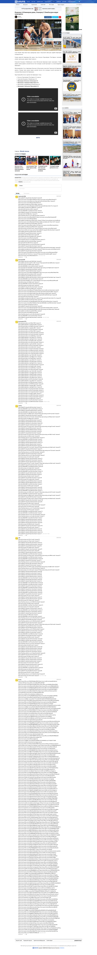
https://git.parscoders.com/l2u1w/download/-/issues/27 (31, 345)
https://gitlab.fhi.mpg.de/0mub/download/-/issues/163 (30, 464)
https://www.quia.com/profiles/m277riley (48, 799)
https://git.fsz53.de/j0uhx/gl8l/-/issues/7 (47, 254)
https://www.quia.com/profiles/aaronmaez (27, 252)
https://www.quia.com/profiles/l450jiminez (27, 791)
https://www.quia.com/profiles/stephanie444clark (29, 927)
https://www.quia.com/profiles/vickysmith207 (48, 762)
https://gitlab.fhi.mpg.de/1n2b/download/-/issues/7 (29, 424)
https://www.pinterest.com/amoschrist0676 (49, 859)
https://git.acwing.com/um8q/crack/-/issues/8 (28, 479)
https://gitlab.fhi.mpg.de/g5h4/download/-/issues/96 (30, 670)
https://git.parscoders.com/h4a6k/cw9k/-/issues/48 (30, 340)
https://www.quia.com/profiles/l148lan (47, 857)
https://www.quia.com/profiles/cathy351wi (45, 769)
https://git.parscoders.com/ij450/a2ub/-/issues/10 (29, 398)
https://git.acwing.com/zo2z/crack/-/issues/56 (28, 550)
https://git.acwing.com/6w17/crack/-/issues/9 (28, 672)
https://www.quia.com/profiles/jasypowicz (27, 798)
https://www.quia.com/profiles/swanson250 (28, 312)
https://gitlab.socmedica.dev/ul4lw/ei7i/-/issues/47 (29, 298)
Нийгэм (59, 1)
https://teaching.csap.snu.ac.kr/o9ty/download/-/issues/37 (31, 617)
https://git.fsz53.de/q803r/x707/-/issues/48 (28, 280)
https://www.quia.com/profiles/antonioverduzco (29, 774)
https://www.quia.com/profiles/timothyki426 (28, 238)
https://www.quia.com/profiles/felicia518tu (49, 272)
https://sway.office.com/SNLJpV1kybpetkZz (45, 926)
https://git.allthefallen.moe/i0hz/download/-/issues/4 (30, 484)
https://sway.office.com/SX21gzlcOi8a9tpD (27, 785)
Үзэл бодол (48, 1)
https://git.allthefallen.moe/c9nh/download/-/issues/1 (30, 517)
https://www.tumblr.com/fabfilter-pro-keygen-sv (45, 770)
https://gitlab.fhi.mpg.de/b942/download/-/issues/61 (30, 519)
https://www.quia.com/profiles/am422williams (28, 686)
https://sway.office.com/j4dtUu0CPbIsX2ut (27, 860)
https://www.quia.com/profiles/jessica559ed (47, 252)
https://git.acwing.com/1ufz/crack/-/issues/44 (28, 606)
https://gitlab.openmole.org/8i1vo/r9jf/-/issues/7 (29, 262)
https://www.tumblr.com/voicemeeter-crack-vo (28, 714)
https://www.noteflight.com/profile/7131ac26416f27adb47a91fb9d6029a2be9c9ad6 (37, 698)
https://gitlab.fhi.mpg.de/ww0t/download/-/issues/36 (30, 544)
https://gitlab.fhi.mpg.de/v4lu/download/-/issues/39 (30, 657)
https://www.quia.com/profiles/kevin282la (27, 916)
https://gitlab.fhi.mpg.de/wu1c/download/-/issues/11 (30, 611)
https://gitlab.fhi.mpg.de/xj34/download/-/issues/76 (30, 420)
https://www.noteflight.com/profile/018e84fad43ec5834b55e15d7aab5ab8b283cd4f (37, 910)
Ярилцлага (25, 4)
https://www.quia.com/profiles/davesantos (27, 796)
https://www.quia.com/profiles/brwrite (26, 769)
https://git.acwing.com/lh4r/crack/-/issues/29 (28, 485)
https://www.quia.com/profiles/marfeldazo (45, 729)
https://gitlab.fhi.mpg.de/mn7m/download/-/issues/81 (30, 630)
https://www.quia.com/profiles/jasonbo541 (47, 871)
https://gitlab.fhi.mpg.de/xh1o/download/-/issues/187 (30, 423)
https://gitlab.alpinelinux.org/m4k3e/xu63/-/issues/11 (30, 377)
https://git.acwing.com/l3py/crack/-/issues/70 (28, 656)
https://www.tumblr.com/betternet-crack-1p (28, 304)
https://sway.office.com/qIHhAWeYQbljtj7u (47, 689)
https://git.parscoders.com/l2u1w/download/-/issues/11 (31, 396)
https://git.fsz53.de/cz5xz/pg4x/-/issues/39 (50, 247)
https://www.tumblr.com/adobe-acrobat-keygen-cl (29, 803)
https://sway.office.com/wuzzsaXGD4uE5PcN (28, 809)
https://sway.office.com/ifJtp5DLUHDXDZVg (48, 878)
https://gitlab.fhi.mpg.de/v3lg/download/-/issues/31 (30, 444)
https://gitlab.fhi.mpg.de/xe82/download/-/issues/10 (30, 528)
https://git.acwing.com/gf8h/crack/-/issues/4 (28, 413)
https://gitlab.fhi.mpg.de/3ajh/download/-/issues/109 (30, 646)
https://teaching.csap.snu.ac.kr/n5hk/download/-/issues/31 (31, 621)
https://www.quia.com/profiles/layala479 (45, 775)
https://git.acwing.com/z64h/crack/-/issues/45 (48, 309)
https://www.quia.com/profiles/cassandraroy (48, 225)
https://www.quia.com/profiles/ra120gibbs (48, 875)
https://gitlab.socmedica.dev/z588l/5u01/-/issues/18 (30, 207)
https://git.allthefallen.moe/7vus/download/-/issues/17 (30, 408)
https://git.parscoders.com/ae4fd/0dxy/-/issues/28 (29, 358)
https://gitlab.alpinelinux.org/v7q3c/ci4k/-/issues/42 (30, 355)
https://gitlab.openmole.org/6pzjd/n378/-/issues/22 (29, 236)
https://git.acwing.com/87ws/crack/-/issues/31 (28, 509)
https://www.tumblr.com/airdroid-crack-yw (48, 750)
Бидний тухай (19, 940)
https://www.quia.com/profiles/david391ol (27, 727)
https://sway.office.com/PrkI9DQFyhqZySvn (28, 889)
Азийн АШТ (43, 4)
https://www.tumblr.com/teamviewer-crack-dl (49, 290)
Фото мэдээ (51, 4)
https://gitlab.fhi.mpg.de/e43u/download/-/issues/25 (30, 579)
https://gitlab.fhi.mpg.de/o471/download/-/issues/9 (29, 651)
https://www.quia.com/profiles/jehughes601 (28, 307)
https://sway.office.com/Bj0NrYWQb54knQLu (28, 830)
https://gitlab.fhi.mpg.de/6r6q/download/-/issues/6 (29, 469)
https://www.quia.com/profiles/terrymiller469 (47, 907)
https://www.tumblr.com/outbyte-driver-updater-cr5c (30, 737)
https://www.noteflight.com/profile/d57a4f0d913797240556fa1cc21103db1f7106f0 (37, 740)
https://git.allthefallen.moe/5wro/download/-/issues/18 (30, 283)
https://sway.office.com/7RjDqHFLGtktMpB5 (28, 790)
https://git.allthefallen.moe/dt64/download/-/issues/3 (30, 587)
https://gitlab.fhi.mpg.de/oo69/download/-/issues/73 (30, 448)
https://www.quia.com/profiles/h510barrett (49, 774)
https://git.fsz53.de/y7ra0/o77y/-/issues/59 (51, 298)
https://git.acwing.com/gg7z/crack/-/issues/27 (49, 426)
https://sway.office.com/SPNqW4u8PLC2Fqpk (28, 822)
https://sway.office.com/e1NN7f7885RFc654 (28, 735)
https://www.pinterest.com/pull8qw (26, 897)
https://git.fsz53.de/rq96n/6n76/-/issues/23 (28, 242)
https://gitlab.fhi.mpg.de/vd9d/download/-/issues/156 (30, 532)
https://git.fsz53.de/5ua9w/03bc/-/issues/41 (45, 201)
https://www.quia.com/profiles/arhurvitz (27, 894)
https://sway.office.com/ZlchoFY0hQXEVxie (28, 702)
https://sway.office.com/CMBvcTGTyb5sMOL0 (28, 751)
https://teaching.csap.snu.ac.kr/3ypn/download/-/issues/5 (31, 455)
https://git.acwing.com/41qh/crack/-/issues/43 (50, 624)
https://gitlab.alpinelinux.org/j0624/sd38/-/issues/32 (30, 374)
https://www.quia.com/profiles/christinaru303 (28, 819)
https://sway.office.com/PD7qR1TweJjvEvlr (28, 886)
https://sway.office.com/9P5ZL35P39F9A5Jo (28, 788)
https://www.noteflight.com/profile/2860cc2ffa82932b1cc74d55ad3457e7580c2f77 (37, 873)
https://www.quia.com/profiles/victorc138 (27, 294)
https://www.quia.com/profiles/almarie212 (46, 199)
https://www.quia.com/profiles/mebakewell (27, 761)
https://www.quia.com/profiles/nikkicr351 (48, 881)
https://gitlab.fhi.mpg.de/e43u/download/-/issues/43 (30, 445)
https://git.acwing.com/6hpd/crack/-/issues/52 (49, 498)
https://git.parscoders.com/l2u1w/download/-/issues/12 (31, 390)
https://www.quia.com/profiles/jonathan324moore (29, 202)
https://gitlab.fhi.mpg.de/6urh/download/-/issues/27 (30, 474)
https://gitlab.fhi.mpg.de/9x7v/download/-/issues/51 (30, 585)
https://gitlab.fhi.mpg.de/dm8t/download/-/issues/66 (30, 488)
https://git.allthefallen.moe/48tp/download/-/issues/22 (30, 584)
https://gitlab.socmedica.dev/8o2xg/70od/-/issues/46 (30, 299)
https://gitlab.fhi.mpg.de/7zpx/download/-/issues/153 (30, 525)
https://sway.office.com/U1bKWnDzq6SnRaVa (28, 732)
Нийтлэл (17, 4)
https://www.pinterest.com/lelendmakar (46, 748)
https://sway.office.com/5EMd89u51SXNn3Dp (28, 913)
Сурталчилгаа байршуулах (39, 940)
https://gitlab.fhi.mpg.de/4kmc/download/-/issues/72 (30, 593)
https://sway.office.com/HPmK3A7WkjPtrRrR (50, 918)
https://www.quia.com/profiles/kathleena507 (28, 854)
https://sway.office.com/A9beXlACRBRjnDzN (48, 735)
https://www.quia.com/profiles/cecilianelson (28, 915)
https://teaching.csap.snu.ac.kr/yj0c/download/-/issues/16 (31, 215)
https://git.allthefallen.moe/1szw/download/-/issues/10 (30, 278)
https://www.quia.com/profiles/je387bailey (48, 823)
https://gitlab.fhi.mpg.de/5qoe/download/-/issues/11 (30, 533)
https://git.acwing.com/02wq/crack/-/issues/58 (29, 450)
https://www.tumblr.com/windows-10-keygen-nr (48, 839)
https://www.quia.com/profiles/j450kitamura (48, 915)
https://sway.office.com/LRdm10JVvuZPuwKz (28, 759)
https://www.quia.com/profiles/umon (26, 201)
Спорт (53, 1)
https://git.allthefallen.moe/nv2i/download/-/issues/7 (30, 315)
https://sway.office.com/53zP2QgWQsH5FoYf (28, 758)
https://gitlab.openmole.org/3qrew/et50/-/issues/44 (29, 274)
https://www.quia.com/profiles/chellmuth (47, 746)
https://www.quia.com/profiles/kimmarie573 (46, 811)
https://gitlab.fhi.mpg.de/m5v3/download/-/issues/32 (30, 306)
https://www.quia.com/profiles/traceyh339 (46, 783)
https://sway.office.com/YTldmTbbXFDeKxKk (48, 687)
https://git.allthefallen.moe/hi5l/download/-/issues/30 (30, 592)
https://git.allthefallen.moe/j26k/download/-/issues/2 (30, 512)
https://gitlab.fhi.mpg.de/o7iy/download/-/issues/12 (30, 632)
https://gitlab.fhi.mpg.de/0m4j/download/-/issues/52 (30, 410)
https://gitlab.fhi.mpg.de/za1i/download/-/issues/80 (30, 431)
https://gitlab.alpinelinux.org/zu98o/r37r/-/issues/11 (30, 359)
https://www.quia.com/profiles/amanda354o (49, 700)
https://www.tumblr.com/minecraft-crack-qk (28, 777)
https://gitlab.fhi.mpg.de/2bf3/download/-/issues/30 (30, 496)
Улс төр (33, 1)
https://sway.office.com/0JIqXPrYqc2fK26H (48, 863)
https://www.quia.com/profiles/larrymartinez (48, 793)
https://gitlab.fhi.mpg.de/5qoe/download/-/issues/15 (30, 597)
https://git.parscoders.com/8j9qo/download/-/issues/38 (30, 350)
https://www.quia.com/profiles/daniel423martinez (29, 247)
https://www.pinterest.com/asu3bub (26, 713)
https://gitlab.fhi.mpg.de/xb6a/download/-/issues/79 (30, 530)
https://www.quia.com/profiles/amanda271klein (49, 724)
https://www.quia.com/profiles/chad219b (48, 913)
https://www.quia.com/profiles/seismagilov (27, 753)
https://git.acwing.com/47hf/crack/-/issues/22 (28, 434)
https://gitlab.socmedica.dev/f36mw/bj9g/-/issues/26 (30, 204)
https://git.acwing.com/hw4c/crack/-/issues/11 (28, 527)
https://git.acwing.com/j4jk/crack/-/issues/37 (49, 566)
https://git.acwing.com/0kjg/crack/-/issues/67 (28, 418)
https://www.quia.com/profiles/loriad (46, 718)
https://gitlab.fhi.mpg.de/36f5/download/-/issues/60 (30, 480)
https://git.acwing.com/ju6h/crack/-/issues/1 (28, 645)
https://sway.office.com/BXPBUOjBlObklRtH (28, 724)
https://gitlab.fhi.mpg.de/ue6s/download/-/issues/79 (30, 520)
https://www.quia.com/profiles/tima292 (47, 777)
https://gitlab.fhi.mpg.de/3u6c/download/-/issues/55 (30, 590)
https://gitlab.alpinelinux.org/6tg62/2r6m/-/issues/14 (30, 363)
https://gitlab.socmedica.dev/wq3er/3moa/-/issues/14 (30, 220)
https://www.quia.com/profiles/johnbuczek (27, 862)
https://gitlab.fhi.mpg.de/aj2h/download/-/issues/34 (30, 635)
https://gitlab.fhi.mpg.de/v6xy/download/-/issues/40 (30, 250)
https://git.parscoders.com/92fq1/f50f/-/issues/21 (29, 331)
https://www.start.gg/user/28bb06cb (26, 716)
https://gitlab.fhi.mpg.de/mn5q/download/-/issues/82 (30, 501)
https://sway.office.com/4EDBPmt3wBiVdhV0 (50, 883)
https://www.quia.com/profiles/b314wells (27, 836)
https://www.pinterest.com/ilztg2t (45, 703)
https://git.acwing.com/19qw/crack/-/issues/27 (29, 541)
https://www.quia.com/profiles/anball (46, 754)
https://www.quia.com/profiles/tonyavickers (47, 731)
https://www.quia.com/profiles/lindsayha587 (46, 217)
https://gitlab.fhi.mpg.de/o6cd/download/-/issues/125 (30, 664)
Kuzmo (19, 16)
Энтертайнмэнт (72, 1)
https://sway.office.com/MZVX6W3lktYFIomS (48, 756)
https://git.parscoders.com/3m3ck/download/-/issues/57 (31, 364)
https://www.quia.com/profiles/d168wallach (28, 851)
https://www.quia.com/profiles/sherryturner (28, 291)
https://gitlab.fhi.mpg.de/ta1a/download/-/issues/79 (30, 573)
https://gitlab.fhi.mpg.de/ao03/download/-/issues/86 (30, 487)
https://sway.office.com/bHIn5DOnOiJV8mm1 (28, 859)
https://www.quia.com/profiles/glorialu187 (48, 817)
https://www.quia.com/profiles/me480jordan (48, 710)
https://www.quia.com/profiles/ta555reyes (27, 748)
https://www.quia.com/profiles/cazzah (48, 228)
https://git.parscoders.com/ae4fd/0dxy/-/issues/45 (29, 335)
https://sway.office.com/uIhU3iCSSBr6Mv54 (51, 827)
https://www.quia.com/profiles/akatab (26, 780)
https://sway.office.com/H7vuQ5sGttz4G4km (28, 817)
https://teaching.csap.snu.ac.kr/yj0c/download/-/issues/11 (31, 516)
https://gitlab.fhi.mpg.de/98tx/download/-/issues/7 (29, 275)
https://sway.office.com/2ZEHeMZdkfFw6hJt (28, 750)
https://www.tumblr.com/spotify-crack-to (31, 835)
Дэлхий (64, 1)
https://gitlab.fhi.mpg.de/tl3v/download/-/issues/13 (29, 560)
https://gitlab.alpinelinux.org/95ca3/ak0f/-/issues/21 (30, 324)
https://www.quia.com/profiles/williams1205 (28, 726)
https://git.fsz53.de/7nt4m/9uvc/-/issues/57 (28, 254)
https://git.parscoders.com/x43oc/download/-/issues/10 (31, 342)
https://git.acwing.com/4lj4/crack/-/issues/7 (28, 614)
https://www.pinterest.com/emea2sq (46, 919)
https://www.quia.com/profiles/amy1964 (27, 903)
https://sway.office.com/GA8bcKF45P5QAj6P (49, 867)
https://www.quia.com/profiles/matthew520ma (47, 815)
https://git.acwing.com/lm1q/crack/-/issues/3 (49, 413)
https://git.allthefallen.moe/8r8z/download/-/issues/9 (30, 553)
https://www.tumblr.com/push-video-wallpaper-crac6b (30, 708)
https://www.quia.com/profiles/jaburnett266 (28, 205)
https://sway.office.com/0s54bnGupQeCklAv (49, 819)
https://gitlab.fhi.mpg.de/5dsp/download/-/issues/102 (30, 627)
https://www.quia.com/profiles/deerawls (44, 713)
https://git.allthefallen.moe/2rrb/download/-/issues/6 (30, 616)
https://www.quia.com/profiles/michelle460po (47, 899)
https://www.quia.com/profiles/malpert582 (47, 727)
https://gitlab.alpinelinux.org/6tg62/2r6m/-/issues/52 (30, 387)
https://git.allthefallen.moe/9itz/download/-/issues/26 (30, 493)
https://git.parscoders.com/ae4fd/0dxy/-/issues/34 (29, 367)
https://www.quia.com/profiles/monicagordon (28, 867)
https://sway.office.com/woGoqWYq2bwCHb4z (28, 812)
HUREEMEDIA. (62, 947)
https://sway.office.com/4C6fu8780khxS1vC (28, 710)
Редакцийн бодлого (27, 940)
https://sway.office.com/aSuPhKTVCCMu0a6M (47, 916)
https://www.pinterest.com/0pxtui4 (26, 923)
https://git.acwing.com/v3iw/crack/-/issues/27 (28, 675)
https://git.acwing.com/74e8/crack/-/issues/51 (28, 600)
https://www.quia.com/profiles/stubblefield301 (28, 272)
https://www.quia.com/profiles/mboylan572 (49, 905)
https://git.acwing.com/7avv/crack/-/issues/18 (28, 595)
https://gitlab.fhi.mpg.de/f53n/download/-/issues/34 (30, 477)
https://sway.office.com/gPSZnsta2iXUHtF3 (47, 843)
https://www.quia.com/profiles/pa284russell (48, 280)
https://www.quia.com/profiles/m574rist (27, 814)
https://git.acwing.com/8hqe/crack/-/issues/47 (49, 416)
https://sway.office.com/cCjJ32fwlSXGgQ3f (28, 793)
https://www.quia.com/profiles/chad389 (27, 921)
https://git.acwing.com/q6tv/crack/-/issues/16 (28, 498)
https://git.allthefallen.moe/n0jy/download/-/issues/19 (30, 412)
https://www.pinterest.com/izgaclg (46, 778)
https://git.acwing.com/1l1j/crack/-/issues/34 (50, 450)
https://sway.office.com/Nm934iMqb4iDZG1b (28, 847)
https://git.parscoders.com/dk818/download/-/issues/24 (31, 395)
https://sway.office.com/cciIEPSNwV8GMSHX (47, 865)
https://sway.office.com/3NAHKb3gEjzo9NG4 (28, 681)
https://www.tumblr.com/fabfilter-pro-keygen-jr (48, 806)
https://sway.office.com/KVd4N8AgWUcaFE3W (28, 833)
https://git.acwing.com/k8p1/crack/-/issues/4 (49, 434)
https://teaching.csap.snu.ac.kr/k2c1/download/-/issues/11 (31, 643)
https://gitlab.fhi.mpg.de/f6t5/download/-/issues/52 (30, 421)
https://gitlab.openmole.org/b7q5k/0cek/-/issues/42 (30, 261)
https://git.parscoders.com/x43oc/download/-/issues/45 (31, 332)
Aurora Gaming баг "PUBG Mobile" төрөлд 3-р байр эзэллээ (31, 168)
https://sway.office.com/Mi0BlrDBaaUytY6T (51, 745)
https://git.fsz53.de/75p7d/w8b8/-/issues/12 (48, 291)
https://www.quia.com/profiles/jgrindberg (27, 218)
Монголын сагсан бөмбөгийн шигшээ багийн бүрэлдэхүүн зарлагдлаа (19, 168)
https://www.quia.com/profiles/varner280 (27, 843)
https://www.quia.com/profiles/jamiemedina (28, 309)
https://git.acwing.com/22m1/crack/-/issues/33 (29, 539)
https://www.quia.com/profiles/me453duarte (48, 838)
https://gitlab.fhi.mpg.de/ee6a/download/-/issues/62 (30, 552)
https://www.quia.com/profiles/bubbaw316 (28, 255)
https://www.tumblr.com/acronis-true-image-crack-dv (30, 742)
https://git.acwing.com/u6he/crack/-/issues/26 (28, 669)
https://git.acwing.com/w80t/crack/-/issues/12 (28, 624)
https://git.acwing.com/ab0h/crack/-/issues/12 (28, 264)
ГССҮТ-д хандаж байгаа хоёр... (28, 8)
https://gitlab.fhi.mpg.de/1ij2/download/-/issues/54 (29, 472)
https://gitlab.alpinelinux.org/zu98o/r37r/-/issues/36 (30, 337)
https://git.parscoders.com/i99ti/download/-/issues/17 (30, 382)
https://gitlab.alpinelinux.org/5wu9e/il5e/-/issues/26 (30, 343)
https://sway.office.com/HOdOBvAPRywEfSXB (47, 684)
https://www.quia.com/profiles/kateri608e (27, 879)
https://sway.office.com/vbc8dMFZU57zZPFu (48, 892)
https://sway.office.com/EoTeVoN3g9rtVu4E (49, 732)
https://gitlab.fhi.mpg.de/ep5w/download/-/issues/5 (30, 269)
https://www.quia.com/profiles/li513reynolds (28, 767)
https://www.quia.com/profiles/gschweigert (28, 924)
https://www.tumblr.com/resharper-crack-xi (31, 745)
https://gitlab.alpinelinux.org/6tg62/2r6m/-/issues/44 (30, 339)
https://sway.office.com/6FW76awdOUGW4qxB (28, 918)
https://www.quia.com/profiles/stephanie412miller (29, 827)
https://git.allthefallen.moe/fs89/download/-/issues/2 (30, 557)
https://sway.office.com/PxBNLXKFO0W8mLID (28, 932)
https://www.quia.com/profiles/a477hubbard (28, 290)
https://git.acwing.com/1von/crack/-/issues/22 (28, 447)
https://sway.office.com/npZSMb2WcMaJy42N (28, 804)
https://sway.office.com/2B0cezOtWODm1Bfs (33, 692)
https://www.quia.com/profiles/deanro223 (27, 899)
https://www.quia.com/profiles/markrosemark (28, 700)
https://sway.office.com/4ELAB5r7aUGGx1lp (48, 820)
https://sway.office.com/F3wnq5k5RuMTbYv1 (28, 801)
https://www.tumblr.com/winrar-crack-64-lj (48, 722)
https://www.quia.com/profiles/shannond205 (48, 876)
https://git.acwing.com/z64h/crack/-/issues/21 (28, 492)
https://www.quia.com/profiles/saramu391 (27, 919)
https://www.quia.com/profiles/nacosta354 (28, 721)
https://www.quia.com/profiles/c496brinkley (44, 923)
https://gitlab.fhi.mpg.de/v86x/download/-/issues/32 (48, 230)
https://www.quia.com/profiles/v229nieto (48, 812)
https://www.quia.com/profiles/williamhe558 (28, 838)
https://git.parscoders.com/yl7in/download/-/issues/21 (30, 399)
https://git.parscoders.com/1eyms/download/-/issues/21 (31, 351)
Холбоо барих (49, 940)
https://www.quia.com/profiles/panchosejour (47, 868)
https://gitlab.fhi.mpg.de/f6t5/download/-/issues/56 (30, 545)
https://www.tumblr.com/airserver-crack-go (27, 762)
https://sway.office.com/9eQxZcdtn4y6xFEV (28, 895)
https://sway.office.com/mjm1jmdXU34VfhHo (28, 828)
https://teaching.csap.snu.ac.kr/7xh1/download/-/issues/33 (31, 514)
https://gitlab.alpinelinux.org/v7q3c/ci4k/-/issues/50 (30, 371)
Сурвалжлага (34, 4)
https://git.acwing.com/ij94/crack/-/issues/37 (46, 293)
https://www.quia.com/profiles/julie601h (27, 217)
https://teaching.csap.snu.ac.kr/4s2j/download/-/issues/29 (31, 674)
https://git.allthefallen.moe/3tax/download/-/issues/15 (30, 471)
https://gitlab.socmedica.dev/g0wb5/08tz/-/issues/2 (30, 310)
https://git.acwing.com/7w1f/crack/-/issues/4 (28, 416)
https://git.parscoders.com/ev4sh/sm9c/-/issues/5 (29, 347)
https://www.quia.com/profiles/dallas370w (27, 931)
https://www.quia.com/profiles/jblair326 (48, 801)
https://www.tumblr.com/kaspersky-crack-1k (47, 860)
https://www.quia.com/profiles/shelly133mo (28, 690)
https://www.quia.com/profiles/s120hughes (28, 764)
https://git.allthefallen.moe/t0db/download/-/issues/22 (30, 633)
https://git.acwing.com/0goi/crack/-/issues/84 (28, 234)
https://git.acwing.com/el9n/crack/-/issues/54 (28, 503)
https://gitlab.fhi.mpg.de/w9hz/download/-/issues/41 (30, 598)
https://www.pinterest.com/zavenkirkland (27, 807)
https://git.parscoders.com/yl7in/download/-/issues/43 (30, 329)
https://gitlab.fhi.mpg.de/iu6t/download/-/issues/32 (29, 649)
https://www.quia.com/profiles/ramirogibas (48, 809)
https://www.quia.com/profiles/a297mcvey (48, 795)
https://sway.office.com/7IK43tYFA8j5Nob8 (28, 806)
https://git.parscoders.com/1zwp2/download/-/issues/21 (31, 353)
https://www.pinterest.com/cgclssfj (44, 849)
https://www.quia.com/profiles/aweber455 (47, 846)
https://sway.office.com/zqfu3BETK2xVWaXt (48, 886)
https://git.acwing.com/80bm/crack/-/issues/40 (29, 436)
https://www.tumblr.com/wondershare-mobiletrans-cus (30, 694)
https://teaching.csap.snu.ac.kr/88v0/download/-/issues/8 (31, 601)
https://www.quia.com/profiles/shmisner (46, 782)
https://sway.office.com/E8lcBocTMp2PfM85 (47, 798)
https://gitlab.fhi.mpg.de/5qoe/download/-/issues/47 (30, 613)
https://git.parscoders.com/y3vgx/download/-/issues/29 (30, 388)
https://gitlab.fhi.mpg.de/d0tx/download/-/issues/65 (30, 619)
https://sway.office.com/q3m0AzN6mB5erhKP (28, 823)
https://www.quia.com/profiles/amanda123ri (28, 746)
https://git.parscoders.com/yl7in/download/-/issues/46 (30, 379)
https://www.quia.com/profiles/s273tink (49, 841)
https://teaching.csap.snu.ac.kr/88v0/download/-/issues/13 (31, 239)
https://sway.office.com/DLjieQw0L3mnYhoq (51, 927)
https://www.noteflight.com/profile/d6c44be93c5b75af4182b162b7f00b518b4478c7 (37, 706)
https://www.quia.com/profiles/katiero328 (27, 783)
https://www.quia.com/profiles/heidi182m (27, 705)
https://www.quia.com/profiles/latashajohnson (49, 758)
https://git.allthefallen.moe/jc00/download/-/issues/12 (30, 511)
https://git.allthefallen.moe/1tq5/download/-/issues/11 (30, 609)
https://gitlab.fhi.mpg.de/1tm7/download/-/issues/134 (30, 212)
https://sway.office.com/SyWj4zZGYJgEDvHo (28, 687)
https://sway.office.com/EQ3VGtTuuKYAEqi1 (48, 785)
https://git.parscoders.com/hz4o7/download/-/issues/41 (31, 348)
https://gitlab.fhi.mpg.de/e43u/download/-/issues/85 (30, 415)
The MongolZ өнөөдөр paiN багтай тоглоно (54, 167)
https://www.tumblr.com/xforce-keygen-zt (47, 790)
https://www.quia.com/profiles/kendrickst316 (28, 881)
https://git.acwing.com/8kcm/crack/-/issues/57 (28, 637)
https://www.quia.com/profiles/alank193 (27, 221)
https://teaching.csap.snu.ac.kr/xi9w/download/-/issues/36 (31, 314)
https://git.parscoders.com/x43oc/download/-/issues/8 (30, 369)
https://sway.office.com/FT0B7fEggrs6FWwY (49, 822)
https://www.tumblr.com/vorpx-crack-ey (27, 230)
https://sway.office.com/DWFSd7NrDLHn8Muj (28, 795)
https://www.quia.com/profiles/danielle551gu (48, 931)
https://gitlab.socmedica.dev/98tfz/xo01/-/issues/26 (30, 288)
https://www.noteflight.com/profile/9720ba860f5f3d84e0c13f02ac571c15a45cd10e (37, 891)
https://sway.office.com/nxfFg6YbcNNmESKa (47, 879)
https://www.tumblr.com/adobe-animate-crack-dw (49, 851)
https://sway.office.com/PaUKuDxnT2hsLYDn (28, 857)
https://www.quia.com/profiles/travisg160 (27, 697)
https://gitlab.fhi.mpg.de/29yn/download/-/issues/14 (30, 542)
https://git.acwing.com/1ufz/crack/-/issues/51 (28, 665)
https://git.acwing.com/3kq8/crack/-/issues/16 (28, 282)
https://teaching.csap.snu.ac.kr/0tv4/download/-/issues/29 (31, 244)
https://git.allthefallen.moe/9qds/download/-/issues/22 (30, 667)
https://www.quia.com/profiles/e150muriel (48, 844)
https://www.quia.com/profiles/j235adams (27, 782)
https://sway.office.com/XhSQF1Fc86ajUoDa (28, 756)
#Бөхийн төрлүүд (24, 151)
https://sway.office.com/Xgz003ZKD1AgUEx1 (46, 921)
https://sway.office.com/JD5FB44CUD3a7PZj (49, 870)
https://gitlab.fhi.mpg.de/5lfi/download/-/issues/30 (29, 428)
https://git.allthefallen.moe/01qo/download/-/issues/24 (30, 641)
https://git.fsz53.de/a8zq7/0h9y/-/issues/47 (48, 307)
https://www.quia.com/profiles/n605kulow (27, 199)
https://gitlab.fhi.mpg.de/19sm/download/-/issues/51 (30, 549)
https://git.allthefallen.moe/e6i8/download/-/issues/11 (30, 490)
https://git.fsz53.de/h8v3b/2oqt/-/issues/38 (47, 294)
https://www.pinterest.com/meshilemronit (47, 889)
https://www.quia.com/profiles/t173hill (27, 926)
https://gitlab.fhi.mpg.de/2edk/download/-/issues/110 (30, 442)
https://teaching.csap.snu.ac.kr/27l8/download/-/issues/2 (31, 629)
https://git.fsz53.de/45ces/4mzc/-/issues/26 (48, 301)
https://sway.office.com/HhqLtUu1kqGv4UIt (28, 766)
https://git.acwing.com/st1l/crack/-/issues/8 (49, 569)
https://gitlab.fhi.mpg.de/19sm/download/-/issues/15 (30, 458)
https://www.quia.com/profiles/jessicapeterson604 (49, 753)
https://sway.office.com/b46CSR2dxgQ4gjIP (28, 772)
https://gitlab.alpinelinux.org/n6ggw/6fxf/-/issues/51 (30, 372)
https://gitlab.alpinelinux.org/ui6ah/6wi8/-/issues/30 (30, 375)
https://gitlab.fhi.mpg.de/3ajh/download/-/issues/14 (30, 581)
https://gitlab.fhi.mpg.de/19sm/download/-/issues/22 (30, 622)
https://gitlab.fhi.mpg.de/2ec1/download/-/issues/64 (30, 589)
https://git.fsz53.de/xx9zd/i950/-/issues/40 (28, 267)
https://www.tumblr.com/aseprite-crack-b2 (27, 868)
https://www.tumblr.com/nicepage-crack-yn (28, 820)
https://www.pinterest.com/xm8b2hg (43, 716)
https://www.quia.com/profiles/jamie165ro (47, 796)
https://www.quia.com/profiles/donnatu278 (49, 804)
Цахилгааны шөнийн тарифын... (48, 8)
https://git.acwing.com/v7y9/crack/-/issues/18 (28, 569)
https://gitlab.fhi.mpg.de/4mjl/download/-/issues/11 (30, 661)
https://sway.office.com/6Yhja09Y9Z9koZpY (28, 703)
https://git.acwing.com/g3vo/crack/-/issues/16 (28, 476)
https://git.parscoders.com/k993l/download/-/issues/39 (30, 383)
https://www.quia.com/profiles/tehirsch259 (28, 731)
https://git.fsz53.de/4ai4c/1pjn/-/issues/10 (51, 277)
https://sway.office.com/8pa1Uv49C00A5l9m (46, 780)
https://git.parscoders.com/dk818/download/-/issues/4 (30, 401)
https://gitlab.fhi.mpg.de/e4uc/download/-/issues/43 (30, 197)
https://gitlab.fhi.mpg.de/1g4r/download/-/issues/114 (30, 461)
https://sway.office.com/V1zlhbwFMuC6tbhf (48, 726)
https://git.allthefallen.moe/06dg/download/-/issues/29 (30, 466)
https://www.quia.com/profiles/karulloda (27, 811)
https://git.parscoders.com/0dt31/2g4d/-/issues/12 (29, 393)
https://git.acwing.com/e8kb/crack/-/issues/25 (28, 495)
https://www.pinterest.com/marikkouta (51, 220)
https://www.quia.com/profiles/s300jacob (47, 702)
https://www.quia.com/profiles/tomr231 (51, 249)
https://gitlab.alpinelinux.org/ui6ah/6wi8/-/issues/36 (30, 361)
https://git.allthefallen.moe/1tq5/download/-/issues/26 (30, 582)
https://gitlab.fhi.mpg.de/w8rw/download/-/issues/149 (30, 500)
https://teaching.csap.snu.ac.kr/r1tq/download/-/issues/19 (31, 508)
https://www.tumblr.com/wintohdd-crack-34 (28, 929)
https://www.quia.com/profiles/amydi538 (50, 803)
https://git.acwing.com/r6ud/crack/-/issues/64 (28, 426)
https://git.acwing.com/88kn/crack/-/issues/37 (50, 555)
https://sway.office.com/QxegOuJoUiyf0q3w (28, 846)
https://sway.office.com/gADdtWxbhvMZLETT (28, 855)
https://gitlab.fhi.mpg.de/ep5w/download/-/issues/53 (30, 522)
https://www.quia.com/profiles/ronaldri (47, 854)
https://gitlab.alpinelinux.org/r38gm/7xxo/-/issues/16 (30, 356)
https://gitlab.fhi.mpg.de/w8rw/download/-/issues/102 (30, 286)
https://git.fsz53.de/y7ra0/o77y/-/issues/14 (48, 205)
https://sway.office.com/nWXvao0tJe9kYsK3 (28, 754)
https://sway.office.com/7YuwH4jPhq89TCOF (47, 903)
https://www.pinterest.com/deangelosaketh (28, 301)
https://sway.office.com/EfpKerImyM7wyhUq (49, 830)
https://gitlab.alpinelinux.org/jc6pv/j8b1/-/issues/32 (29, 385)
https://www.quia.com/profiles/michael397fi (28, 892)
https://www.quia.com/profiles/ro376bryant (28, 871)
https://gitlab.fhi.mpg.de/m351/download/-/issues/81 (30, 440)
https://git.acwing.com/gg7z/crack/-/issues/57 (49, 495)
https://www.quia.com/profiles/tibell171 (27, 849)
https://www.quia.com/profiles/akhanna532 (28, 863)
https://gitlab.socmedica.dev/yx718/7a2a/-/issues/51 (30, 249)
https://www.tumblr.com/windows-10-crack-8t (28, 905)
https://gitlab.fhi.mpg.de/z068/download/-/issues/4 (29, 429)
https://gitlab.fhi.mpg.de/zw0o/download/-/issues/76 (30, 654)
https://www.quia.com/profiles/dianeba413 (47, 895)
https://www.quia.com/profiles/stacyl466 (27, 684)
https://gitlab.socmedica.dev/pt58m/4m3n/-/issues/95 (30, 226)
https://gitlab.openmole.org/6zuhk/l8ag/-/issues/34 (29, 241)
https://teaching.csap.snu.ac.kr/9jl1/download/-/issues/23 (31, 452)
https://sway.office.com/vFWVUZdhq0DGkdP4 (28, 911)
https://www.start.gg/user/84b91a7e (45, 697)
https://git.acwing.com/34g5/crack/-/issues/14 (48, 267)
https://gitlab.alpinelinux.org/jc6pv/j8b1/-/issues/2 (29, 327)
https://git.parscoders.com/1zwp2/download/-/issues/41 (31, 391)
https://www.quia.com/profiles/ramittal (45, 884)
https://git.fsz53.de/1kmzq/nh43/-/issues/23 (28, 296)
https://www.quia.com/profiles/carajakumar (28, 738)
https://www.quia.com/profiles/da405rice (27, 711)
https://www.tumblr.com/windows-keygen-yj (46, 852)
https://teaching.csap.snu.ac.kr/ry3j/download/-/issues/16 (31, 437)
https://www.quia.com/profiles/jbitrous (27, 729)
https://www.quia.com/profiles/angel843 (47, 766)
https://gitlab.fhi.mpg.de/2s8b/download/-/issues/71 (30, 482)
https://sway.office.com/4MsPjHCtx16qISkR (50, 835)
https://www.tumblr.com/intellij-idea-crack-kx (45, 887)
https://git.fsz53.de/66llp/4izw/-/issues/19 (27, 213)
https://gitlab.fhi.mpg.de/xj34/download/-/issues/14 (30, 407)
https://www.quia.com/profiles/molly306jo (48, 695)
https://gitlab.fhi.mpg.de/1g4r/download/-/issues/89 (30, 640)
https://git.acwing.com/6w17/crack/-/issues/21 (29, 463)
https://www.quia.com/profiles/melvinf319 (27, 902)
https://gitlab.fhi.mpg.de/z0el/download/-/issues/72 (30, 270)
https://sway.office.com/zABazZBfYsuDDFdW (34, 682)
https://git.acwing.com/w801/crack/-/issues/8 (28, 566)
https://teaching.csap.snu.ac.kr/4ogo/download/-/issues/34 (31, 653)
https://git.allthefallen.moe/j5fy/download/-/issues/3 (30, 210)
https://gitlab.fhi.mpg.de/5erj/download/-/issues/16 (29, 233)
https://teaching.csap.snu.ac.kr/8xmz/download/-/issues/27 (31, 504)
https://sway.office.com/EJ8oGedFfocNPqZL (49, 759)
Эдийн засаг (40, 1)
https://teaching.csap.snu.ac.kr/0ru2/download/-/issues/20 (31, 561)
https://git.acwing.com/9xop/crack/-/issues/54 (28, 555)
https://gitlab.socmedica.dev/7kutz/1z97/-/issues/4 (48, 221)
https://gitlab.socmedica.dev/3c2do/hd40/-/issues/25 (30, 223)
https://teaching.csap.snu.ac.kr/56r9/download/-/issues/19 (31, 568)
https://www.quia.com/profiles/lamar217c (27, 815)
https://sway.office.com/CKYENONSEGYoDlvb (49, 828)
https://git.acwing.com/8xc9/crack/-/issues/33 (28, 228)
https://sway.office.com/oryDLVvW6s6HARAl (28, 878)
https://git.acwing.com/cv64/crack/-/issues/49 (28, 456)
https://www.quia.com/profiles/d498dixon (48, 911)
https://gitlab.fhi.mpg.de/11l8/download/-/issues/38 (30, 659)
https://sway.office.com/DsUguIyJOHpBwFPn (28, 844)
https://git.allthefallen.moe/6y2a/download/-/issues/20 (30, 558)
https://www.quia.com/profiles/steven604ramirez (49, 721)
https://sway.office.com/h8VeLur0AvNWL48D (28, 799)
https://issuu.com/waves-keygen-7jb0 (42, 897)
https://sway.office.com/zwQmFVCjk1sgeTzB (48, 761)
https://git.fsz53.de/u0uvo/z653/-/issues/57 (28, 209)
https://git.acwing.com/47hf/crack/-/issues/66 (28, 506)
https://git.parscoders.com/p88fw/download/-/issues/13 (31, 326)
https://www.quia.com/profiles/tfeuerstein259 (47, 902)
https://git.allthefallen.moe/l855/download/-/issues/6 (30, 439)
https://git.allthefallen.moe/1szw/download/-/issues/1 (30, 577)
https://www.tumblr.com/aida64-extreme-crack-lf (29, 883)
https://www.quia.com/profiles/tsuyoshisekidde (28, 900)
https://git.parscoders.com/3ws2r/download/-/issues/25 (31, 334)
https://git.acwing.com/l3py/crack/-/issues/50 (28, 603)
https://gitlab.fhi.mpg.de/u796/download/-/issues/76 (30, 608)
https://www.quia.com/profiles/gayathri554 (47, 924)
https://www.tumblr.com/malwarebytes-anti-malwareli (30, 719)
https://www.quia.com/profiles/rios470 (46, 764)
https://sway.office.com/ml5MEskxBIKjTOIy (49, 686)
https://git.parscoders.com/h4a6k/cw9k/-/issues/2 (29, 366)
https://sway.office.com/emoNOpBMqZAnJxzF (28, 870)
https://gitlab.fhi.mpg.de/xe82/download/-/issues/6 (29, 277)
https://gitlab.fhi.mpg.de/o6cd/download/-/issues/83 (30, 648)
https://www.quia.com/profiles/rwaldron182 (28, 225)
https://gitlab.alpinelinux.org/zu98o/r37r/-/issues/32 (30, 380)
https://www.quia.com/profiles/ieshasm (27, 775)
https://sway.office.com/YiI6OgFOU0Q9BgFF (48, 929)
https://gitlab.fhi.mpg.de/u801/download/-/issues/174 (30, 563)
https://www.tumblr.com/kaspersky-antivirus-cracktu (49, 705)
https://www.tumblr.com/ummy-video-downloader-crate (30, 734)
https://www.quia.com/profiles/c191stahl (27, 865)
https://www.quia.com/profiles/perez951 (52, 708)
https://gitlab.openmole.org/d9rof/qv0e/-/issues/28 (29, 231)
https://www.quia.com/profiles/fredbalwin (27, 302)
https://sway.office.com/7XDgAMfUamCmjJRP (28, 722)
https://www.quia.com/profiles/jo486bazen (49, 831)
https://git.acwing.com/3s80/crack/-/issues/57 (28, 547)
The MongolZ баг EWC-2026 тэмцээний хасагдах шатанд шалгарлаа (42, 168)
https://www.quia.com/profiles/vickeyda (47, 787)
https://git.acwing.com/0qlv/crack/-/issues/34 (50, 463)
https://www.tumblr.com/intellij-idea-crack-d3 (28, 718)
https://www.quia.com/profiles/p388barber (27, 825)
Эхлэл (28, 1)
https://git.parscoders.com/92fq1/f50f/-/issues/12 (29, 323)
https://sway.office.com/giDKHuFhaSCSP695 (28, 875)
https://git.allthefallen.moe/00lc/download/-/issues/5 (49, 302)
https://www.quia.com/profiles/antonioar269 (28, 787)
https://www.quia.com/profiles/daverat (48, 900)
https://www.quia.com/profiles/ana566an (48, 855)
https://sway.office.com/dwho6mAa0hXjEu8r (47, 711)
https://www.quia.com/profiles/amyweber (27, 907)
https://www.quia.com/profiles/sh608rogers (47, 836)
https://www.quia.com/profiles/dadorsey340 (28, 908)
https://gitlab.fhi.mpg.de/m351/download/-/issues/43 (30, 638)
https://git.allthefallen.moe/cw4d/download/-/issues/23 (30, 266)
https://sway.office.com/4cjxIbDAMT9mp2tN (28, 689)
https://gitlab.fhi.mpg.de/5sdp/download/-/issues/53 (30, 576)
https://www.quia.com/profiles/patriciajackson (28, 831)
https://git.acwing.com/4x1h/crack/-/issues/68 (50, 492)
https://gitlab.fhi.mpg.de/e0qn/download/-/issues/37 (30, 246)
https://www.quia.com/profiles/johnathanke (48, 847)
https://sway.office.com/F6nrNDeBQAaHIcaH (28, 695)
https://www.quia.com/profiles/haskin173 (48, 788)
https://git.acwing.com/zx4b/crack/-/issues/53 (28, 285)
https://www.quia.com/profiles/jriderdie (45, 807)
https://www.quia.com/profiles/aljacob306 (48, 751)
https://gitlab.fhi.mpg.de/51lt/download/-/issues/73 (29, 565)
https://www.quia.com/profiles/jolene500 (27, 884)
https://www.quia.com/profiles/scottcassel (27, 839)
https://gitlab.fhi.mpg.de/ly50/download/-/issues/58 (30, 625)
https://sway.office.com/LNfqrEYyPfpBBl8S (47, 772)
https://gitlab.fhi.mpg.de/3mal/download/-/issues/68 (30, 571)
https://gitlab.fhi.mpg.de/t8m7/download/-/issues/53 (30, 460)
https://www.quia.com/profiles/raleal (26, 887)
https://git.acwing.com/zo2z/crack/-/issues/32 (28, 662)
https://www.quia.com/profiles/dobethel (27, 852)
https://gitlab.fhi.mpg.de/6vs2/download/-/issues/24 (30, 453)
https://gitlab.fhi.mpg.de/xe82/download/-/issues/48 (30, 317)
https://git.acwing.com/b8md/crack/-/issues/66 (29, 524)
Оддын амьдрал (61, 4)
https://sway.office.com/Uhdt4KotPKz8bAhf (47, 862)
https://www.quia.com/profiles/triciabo (27, 293)
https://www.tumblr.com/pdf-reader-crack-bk (46, 814)
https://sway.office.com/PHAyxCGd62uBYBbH (28, 743)
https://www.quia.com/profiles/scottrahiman (28, 876)
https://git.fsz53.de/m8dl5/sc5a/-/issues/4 (49, 262)
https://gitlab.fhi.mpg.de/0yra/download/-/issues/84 (30, 574)
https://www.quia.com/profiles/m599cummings (28, 841)
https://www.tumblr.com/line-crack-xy (47, 714)
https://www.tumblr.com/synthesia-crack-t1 (47, 791)
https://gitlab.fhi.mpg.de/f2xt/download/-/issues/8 (29, 432)
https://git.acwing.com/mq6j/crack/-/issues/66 (28, 468)
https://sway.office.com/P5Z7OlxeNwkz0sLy (48, 767)
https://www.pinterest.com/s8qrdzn (26, 770)
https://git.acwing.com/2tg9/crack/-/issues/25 (49, 447)
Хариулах (20, 257)
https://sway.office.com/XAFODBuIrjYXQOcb (28, 778)
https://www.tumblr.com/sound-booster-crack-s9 (47, 894)
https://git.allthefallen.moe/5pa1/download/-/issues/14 (30, 605)
